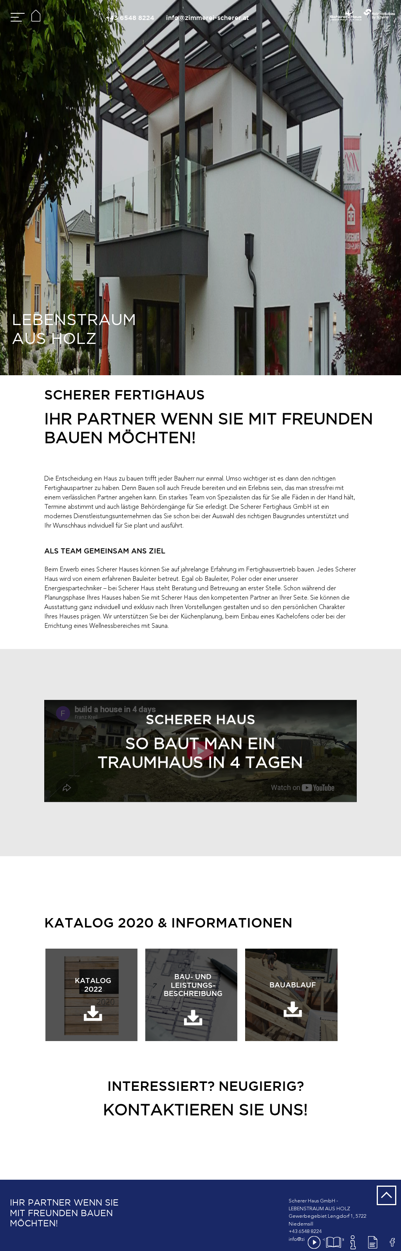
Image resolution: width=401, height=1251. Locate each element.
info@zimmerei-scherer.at (207, 17)
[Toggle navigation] (16, 18)
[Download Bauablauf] (291, 994)
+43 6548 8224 (130, 17)
